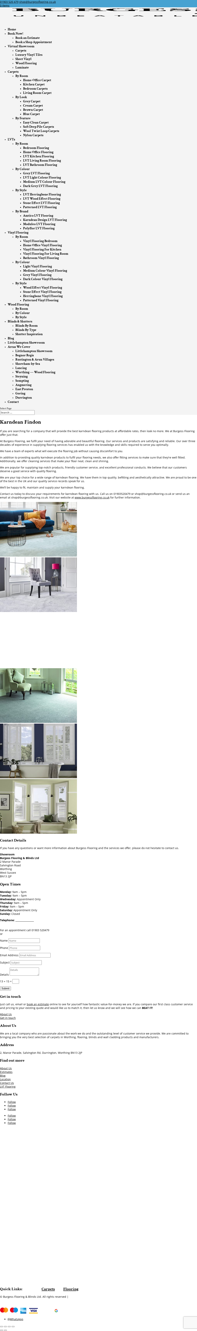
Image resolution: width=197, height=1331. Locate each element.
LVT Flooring (8, 1086)
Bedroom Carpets (35, 89)
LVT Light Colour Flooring (42, 177)
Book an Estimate (27, 38)
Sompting (22, 381)
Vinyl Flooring (18, 232)
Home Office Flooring (38, 152)
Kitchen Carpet (34, 84)
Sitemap (74, 1296)
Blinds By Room (26, 326)
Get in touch (8, 1018)
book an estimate (38, 1004)
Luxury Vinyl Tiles (29, 55)
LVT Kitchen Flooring (38, 156)
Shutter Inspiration (29, 334)
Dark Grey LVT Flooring (40, 186)
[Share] (5, 1326)
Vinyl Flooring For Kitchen (42, 249)
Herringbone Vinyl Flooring (43, 296)
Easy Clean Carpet (36, 122)
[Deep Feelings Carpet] (38, 611)
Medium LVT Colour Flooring (44, 182)
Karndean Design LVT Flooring (45, 220)
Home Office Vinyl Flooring (42, 245)
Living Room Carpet (37, 93)
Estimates (6, 1072)
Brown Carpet (33, 110)
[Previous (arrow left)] (1, 1330)
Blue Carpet (31, 114)
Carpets (20, 50)
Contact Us (7, 1083)
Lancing (21, 368)
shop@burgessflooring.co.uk (27, 924)
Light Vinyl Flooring (37, 266)
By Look (21, 97)
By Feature (23, 118)
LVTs (11, 139)
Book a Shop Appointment (33, 42)
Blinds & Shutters (20, 321)
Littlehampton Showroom (26, 343)
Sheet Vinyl (23, 59)
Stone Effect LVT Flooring (41, 203)
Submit (5, 988)
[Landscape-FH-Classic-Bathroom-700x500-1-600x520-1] (38, 777)
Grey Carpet (31, 101)
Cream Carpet (33, 106)
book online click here (17, 934)
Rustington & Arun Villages (34, 359)
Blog (11, 338)
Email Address (9, 955)
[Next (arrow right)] (5, 1330)
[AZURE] (38, 555)
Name (4, 940)
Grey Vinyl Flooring (37, 275)
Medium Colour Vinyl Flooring (45, 271)
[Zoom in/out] (13, 1326)
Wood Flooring (26, 63)
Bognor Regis (24, 355)
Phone (4, 948)
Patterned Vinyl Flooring (40, 300)
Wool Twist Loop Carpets (41, 131)
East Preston (24, 389)
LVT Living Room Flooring (42, 161)
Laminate (22, 67)
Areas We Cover (19, 347)
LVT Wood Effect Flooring (41, 199)
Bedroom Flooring (36, 148)
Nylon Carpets (33, 135)
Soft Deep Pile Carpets (38, 127)
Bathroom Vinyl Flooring (41, 258)
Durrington (23, 398)
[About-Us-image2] (38, 666)
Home (12, 29)
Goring (20, 393)
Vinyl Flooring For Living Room (45, 254)
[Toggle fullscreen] (9, 1326)
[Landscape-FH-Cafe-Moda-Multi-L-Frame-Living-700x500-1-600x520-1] (38, 832)
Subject (5, 962)
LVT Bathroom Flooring (40, 165)
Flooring (70, 1289)
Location (5, 1079)
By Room (21, 76)
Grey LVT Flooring (36, 173)
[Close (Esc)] (1, 1326)
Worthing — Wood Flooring (35, 372)
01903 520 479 (9, 2)
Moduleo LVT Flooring (39, 224)
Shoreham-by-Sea (27, 364)
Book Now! (15, 34)
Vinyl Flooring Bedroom (40, 241)
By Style (21, 190)
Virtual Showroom (21, 46)
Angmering (23, 385)
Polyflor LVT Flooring (39, 228)
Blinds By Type (25, 330)
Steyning (21, 376)
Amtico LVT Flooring (38, 216)
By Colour (22, 169)
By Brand (21, 211)
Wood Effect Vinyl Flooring (42, 288)
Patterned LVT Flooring (40, 207)
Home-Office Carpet (37, 80)
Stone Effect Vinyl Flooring (42, 292)
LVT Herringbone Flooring (42, 194)
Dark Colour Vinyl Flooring (43, 279)
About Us (6, 1014)
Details (4, 974)
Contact (13, 402)
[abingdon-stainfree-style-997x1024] (38, 722)
